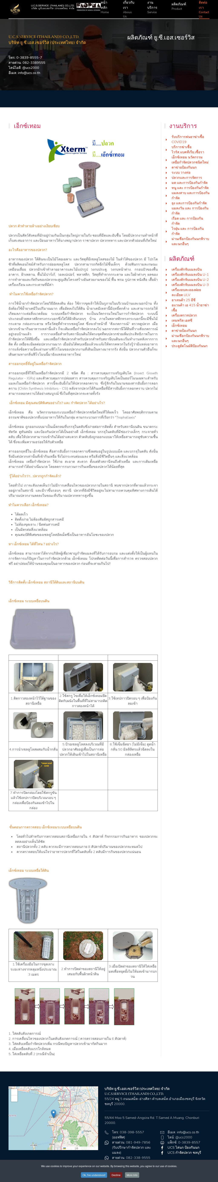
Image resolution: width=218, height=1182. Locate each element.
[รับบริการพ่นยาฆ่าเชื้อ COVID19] (166, 139)
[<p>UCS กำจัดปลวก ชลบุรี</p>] (162, 1152)
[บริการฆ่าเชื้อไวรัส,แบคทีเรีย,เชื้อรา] (166, 149)
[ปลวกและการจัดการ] (166, 177)
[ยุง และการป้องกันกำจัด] (166, 203)
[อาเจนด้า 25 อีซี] (166, 300)
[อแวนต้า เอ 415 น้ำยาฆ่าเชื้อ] (166, 307)
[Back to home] (55, 9)
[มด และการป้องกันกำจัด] (166, 182)
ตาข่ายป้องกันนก (184, 167)
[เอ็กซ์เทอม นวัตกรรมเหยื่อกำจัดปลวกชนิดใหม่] (166, 160)
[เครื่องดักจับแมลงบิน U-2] (166, 279)
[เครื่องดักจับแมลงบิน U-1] (166, 274)
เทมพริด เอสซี (182, 320)
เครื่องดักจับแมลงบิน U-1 (190, 274)
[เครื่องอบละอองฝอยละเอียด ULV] (166, 292)
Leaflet (70, 1148)
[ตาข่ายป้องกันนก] (166, 167)
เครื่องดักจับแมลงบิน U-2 (190, 279)
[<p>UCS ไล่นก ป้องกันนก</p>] (162, 1147)
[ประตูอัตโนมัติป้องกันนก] (166, 346)
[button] (53, 1114)
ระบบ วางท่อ (181, 172)
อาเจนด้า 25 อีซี (183, 300)
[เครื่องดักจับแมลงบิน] (166, 269)
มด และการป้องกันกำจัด (190, 182)
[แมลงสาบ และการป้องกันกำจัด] (166, 195)
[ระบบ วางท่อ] (166, 172)
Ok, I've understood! (94, 1175)
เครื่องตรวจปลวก (184, 315)
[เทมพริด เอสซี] (166, 320)
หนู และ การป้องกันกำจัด (190, 188)
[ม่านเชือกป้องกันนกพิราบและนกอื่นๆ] (166, 241)
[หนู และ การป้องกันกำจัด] (166, 188)
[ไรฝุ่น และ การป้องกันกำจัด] (166, 231)
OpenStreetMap (88, 1148)
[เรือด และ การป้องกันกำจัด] (166, 221)
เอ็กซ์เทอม (179, 325)
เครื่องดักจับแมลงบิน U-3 (190, 284)
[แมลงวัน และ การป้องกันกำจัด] (166, 211)
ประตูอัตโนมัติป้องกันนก (190, 346)
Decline (116, 1175)
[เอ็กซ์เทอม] (166, 325)
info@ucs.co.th (29, 73)
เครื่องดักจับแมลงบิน (187, 269)
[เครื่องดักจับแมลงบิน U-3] (166, 284)
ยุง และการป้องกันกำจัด (189, 203)
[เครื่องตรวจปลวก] (166, 315)
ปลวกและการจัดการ (187, 177)
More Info (132, 1175)
